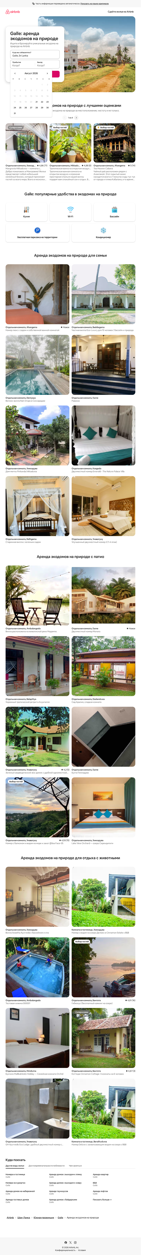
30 (47, 107)
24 (15, 107)
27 (31, 107)
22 (42, 102)
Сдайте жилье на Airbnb (121, 11)
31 (15, 113)
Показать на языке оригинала (94, 3)
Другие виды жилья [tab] (15, 1165)
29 (42, 107)
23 (47, 102)
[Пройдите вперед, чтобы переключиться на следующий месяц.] (47, 73)
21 (37, 102)
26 (26, 107)
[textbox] (22, 65)
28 (36, 107)
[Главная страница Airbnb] (13, 11)
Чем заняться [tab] (75, 1165)
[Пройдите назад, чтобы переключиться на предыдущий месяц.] (15, 73)
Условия (82, 1250)
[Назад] (64, 117)
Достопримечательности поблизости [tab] (47, 1165)
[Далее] (76, 117)
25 (20, 107)
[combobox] (34, 55)
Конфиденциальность (65, 1250)
